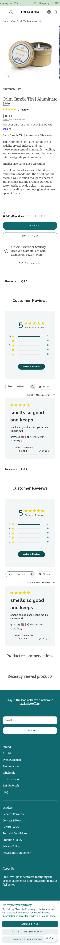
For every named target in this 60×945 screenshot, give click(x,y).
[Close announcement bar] (56, 2)
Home (5, 21)
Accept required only (30, 931)
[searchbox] (17, 386)
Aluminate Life (12, 89)
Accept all (30, 924)
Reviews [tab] (11, 281)
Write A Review (31, 366)
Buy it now (30, 236)
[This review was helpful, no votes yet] (40, 451)
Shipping (6, 119)
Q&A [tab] (24, 281)
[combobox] (41, 394)
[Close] (57, 903)
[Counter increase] (41, 216)
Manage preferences (30, 939)
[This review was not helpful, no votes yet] (46, 451)
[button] (5, 11)
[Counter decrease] (29, 216)
